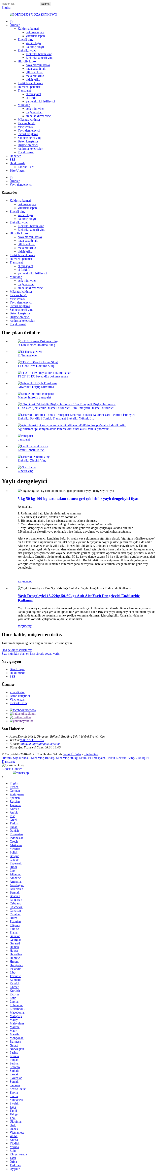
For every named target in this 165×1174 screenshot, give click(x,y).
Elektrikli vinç (27, 50)
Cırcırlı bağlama (28, 134)
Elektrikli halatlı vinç (39, 54)
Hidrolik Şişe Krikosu (15, 758)
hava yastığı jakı (36, 68)
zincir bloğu (33, 43)
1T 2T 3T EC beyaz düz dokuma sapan (43, 376)
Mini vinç (24, 105)
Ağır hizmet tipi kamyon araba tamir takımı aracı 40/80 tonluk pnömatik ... (65, 429)
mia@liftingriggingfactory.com (40, 743)
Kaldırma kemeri (28, 28)
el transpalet (33, 94)
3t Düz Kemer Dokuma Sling (36, 345)
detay (28, 581)
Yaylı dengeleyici (29, 130)
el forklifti (32, 97)
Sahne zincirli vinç (29, 137)
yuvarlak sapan (35, 36)
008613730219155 (32, 740)
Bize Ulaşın (17, 170)
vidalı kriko (33, 79)
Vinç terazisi (25, 127)
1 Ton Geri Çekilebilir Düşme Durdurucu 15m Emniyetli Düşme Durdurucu (66, 408)
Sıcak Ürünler (72, 754)
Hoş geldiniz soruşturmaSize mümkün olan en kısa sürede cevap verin (31, 651)
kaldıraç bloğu (35, 46)
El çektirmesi (26, 152)
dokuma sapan (35, 32)
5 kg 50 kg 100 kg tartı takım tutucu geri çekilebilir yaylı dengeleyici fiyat (78, 498)
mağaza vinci (34, 112)
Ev (11, 21)
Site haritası (91, 754)
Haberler (15, 156)
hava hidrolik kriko (38, 65)
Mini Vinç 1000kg (42, 758)
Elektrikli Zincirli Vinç (32, 460)
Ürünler (15, 25)
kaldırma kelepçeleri (30, 148)
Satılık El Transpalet (92, 758)
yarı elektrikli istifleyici (40, 101)
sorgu (21, 581)
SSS (12, 159)
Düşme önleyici (28, 145)
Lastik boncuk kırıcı (30, 83)
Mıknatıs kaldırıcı (29, 119)
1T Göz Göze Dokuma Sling (36, 366)
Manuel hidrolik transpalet (34, 397)
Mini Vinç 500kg (67, 758)
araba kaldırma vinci (39, 116)
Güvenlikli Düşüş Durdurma (36, 387)
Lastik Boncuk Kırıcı (31, 450)
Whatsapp (22, 773)
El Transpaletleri (28, 355)
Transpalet (24, 90)
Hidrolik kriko (27, 61)
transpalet (24, 439)
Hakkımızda (17, 163)
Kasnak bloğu (26, 123)
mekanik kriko (35, 76)
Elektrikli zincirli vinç (39, 57)
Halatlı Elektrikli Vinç (120, 758)
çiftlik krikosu (34, 72)
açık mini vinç (35, 108)
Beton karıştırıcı (28, 141)
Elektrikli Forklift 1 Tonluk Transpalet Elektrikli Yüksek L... (56, 418)
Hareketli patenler (29, 87)
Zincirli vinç (25, 39)
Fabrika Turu (26, 167)
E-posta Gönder (12, 768)
